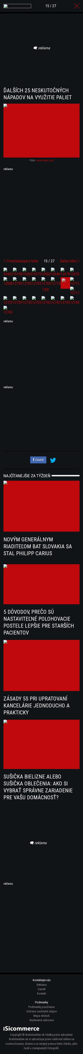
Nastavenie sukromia (42, 1020)
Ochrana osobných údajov (41, 1011)
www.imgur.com (45, 160)
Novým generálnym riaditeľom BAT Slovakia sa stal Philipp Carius (37, 546)
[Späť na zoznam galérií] (77, 6)
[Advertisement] (41, 213)
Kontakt (41, 993)
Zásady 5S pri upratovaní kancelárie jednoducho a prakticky (36, 705)
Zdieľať (39, 460)
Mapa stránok (41, 1015)
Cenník (42, 989)
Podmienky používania (41, 1007)
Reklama (42, 984)
